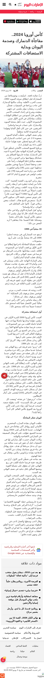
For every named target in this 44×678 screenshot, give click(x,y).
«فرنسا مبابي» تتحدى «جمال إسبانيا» (21, 590)
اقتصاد (8, 646)
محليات (35, 646)
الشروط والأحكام (31, 633)
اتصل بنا (37, 638)
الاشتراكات (26, 638)
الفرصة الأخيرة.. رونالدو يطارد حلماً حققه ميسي (22, 583)
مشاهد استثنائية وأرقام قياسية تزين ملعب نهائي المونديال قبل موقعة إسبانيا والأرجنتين (22, 599)
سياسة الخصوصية (13, 633)
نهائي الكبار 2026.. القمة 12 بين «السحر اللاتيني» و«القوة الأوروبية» (22, 619)
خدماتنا (6, 638)
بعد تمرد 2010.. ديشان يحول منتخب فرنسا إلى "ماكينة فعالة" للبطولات (21, 574)
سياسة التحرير (9, 627)
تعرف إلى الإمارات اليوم (30, 627)
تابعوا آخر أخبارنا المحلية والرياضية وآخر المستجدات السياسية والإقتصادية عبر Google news (19, 550)
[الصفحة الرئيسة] (33, 3)
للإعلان (15, 638)
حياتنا (22, 651)
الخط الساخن (21, 646)
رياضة (12, 651)
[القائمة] (10, 4)
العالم (32, 651)
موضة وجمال (22, 657)
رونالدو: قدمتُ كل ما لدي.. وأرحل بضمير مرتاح (22, 610)
